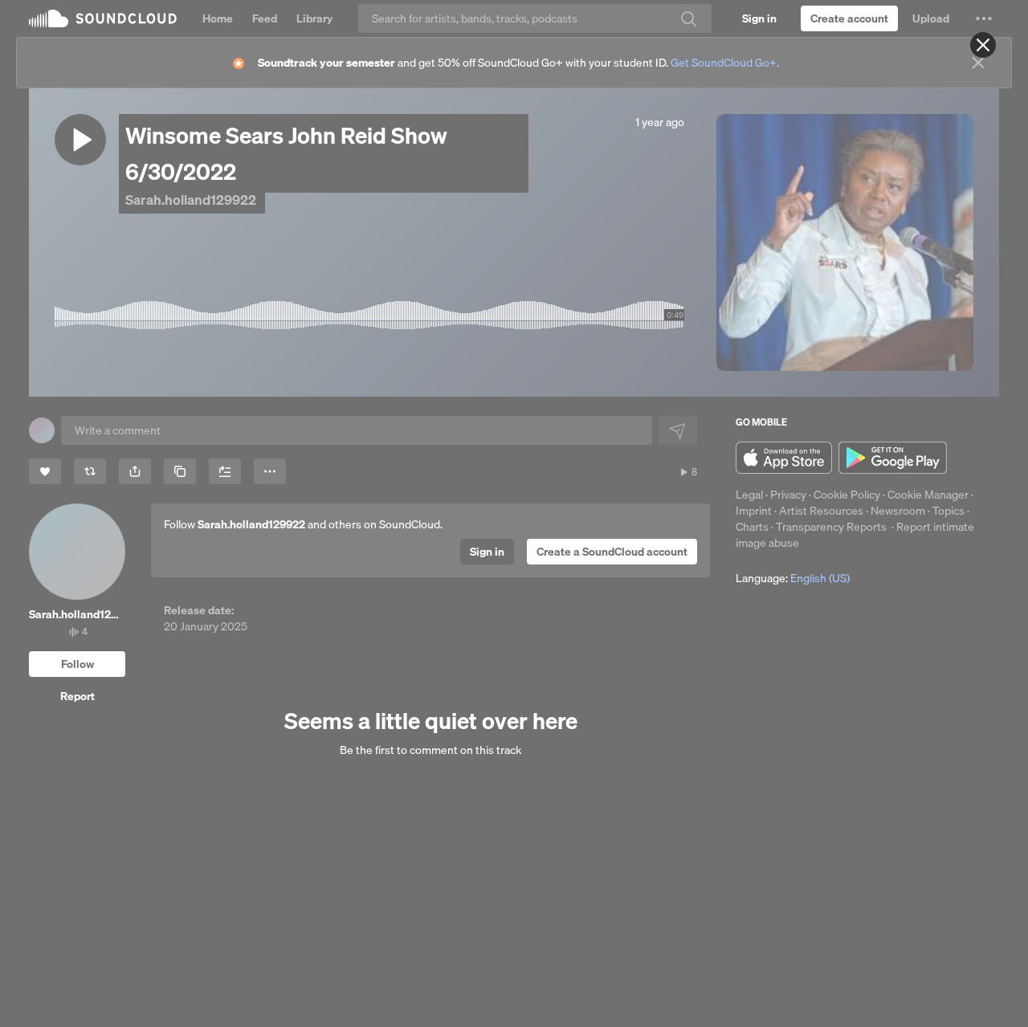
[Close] (983, 45)
